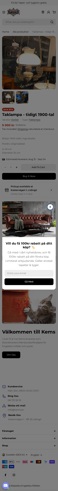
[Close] (50, 207)
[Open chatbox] (5, 485)
